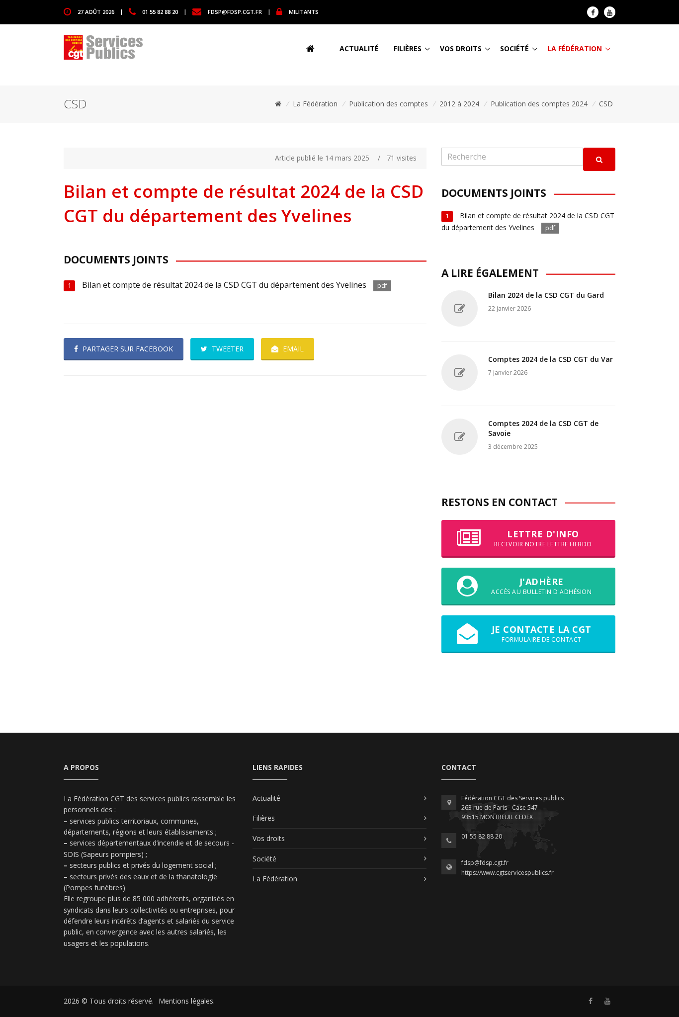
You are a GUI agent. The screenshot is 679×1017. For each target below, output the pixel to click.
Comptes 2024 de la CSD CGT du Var (550, 359)
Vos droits (461, 48)
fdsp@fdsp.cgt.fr (235, 11)
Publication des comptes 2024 (539, 103)
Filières (408, 48)
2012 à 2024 (459, 103)
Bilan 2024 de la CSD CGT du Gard (546, 295)
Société (514, 48)
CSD (606, 103)
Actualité (359, 48)
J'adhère (541, 586)
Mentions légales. (187, 1001)
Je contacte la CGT (542, 633)
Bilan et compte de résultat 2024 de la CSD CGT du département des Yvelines (225, 284)
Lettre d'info (543, 538)
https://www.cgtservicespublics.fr (507, 872)
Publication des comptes (388, 103)
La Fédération (574, 48)
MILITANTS (304, 11)
